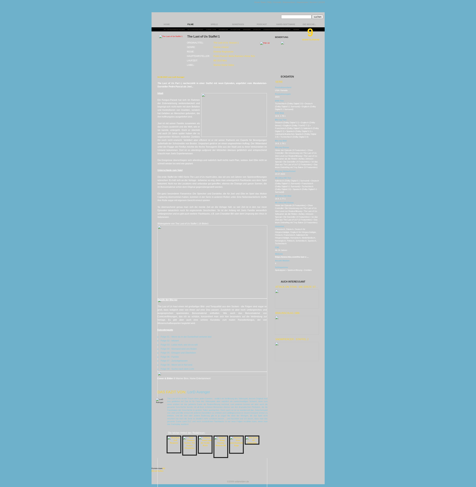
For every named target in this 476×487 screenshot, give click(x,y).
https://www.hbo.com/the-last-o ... (292, 257)
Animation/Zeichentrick (277, 29)
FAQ (269, 2)
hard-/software (285, 24)
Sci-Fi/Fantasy (195, 29)
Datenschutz (289, 2)
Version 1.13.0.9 (317, 2)
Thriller (211, 29)
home (167, 24)
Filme (190, 24)
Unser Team (260, 2)
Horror (223, 29)
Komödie (235, 29)
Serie (296, 29)
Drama (247, 29)
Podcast (262, 24)
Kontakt (277, 2)
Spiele (214, 24)
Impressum (302, 2)
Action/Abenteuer (174, 29)
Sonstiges (238, 24)
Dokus (257, 29)
